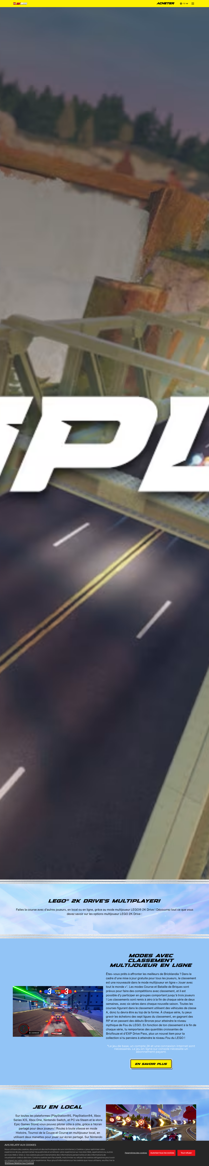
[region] (104, 1153)
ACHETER (165, 3)
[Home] (21, 3)
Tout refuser (186, 1153)
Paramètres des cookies (136, 1153)
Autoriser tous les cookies (162, 1153)
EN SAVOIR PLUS (151, 1064)
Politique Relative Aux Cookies (19, 1163)
